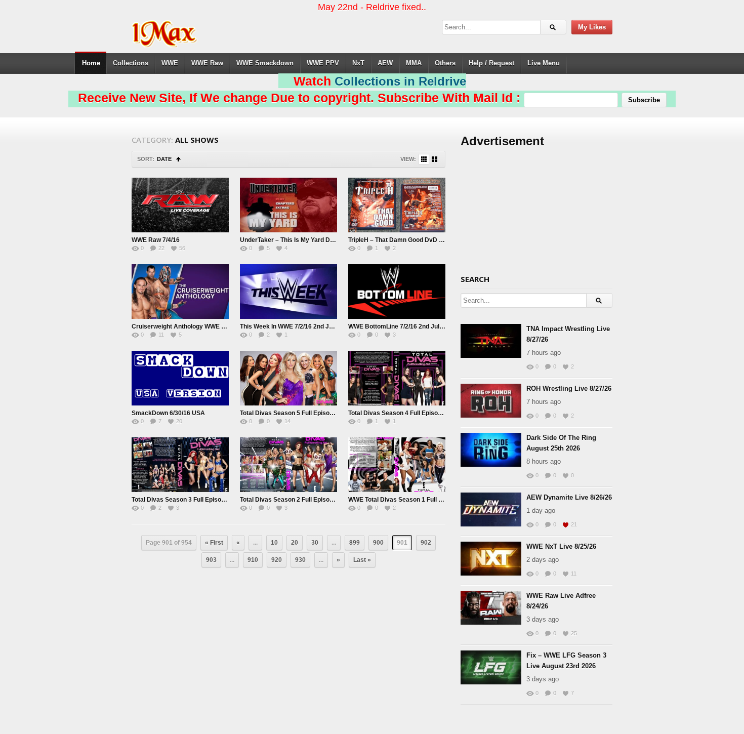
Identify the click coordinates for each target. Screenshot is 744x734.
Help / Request (491, 63)
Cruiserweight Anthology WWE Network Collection (204, 326)
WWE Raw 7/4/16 (156, 239)
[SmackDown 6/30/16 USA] (180, 378)
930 (300, 559)
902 (426, 542)
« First (214, 542)
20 (294, 542)
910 (252, 559)
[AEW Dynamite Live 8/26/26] (491, 509)
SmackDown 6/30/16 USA (168, 413)
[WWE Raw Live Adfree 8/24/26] (491, 607)
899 (354, 542)
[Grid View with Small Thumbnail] (424, 159)
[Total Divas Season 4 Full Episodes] (397, 378)
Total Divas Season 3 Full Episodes (182, 499)
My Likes (592, 27)
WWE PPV (323, 63)
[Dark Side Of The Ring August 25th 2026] (491, 449)
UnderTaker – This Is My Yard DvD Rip (294, 239)
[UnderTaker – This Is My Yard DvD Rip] (288, 205)
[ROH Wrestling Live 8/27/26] (491, 400)
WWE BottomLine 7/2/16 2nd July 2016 (403, 326)
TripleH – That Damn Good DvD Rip (398, 239)
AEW (385, 63)
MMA (414, 63)
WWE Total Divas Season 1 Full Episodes (406, 499)
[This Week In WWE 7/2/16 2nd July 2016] (288, 292)
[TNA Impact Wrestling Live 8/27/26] (491, 341)
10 (274, 542)
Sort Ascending (178, 159)
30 (314, 542)
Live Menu (543, 63)
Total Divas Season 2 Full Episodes (290, 499)
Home (91, 63)
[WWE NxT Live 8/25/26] (491, 558)
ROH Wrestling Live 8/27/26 (568, 388)
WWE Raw (207, 63)
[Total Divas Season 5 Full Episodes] (288, 378)
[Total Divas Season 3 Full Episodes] (180, 465)
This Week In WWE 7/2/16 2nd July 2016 (296, 326)
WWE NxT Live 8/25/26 (561, 546)
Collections (130, 63)
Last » (362, 559)
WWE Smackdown (265, 63)
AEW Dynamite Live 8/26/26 (569, 497)
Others (445, 63)
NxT (358, 63)
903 (211, 559)
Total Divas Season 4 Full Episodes (398, 413)
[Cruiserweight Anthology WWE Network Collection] (180, 292)
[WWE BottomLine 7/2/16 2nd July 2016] (397, 292)
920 (276, 559)
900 (378, 542)
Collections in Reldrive (400, 81)
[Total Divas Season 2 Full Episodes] (288, 465)
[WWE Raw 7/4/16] (180, 205)
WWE (169, 63)
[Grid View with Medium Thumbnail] (434, 159)
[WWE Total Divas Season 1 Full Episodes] (397, 465)
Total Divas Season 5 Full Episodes (290, 413)
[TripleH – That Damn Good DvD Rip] (397, 205)
